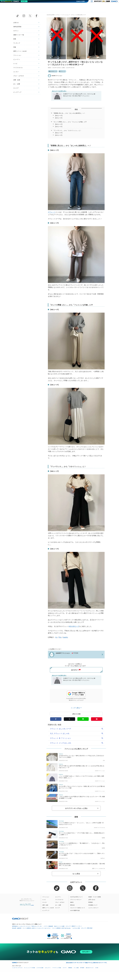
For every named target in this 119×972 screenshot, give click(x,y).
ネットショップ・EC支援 (29, 967)
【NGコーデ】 (58, 115)
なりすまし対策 (76, 928)
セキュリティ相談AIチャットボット (74, 926)
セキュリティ (48, 967)
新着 (14, 39)
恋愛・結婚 (16, 80)
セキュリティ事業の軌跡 (86, 928)
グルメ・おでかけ (18, 76)
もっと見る (76, 874)
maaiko (65, 637)
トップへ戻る (75, 708)
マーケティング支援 (56, 967)
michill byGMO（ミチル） (53, 14)
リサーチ (64, 967)
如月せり (103, 858)
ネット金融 (76, 967)
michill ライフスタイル (99, 827)
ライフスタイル (18, 67)
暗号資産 (82, 967)
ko (56, 637)
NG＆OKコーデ (53, 71)
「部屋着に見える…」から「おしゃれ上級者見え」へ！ (69, 113)
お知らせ (16, 22)
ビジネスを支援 (40, 967)
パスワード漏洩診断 (48, 926)
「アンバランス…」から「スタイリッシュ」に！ (67, 130)
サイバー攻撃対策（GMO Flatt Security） (61, 928)
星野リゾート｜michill (19, 51)
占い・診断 (16, 84)
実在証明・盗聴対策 (16, 928)
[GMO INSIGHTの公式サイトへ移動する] (20, 918)
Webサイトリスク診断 (59, 926)
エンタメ (16, 71)
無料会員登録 (17, 26)
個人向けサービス (89, 967)
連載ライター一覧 (18, 35)
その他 (96, 967)
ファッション (17, 55)
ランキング (16, 43)
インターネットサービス (17, 967)
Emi (104, 760)
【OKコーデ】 (58, 118)
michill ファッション (57, 75)
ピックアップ (17, 92)
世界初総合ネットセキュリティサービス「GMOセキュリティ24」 (27, 926)
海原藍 (103, 837)
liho (60, 637)
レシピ (15, 63)
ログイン (16, 30)
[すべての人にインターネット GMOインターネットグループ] (106, 1)
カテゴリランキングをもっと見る (76, 808)
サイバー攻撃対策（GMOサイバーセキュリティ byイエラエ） (37, 928)
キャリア (16, 88)
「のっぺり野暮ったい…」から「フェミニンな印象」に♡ (70, 122)
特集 (14, 47)
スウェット (62, 71)
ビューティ (16, 59)
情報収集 (70, 967)
